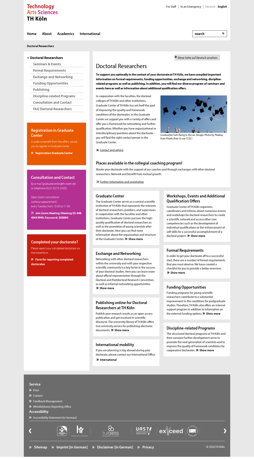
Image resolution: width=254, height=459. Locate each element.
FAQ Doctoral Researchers (52, 108)
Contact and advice (111, 150)
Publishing (41, 89)
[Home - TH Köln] (42, 12)
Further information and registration (122, 182)
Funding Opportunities (50, 83)
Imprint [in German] (72, 446)
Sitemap (40, 446)
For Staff (171, 6)
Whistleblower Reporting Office (52, 406)
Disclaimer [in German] (114, 446)
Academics (65, 33)
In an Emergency (191, 6)
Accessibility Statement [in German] (55, 417)
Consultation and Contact (52, 102)
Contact (38, 395)
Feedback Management (47, 401)
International (90, 33)
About (47, 33)
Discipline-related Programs (54, 96)
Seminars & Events (47, 64)
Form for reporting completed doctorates (52, 261)
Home (31, 33)
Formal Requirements (49, 70)
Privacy (148, 446)
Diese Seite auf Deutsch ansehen (198, 57)
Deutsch (210, 6)
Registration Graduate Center (54, 153)
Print (36, 390)
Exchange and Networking (53, 76)
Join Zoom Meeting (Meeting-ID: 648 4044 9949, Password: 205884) (56, 215)
